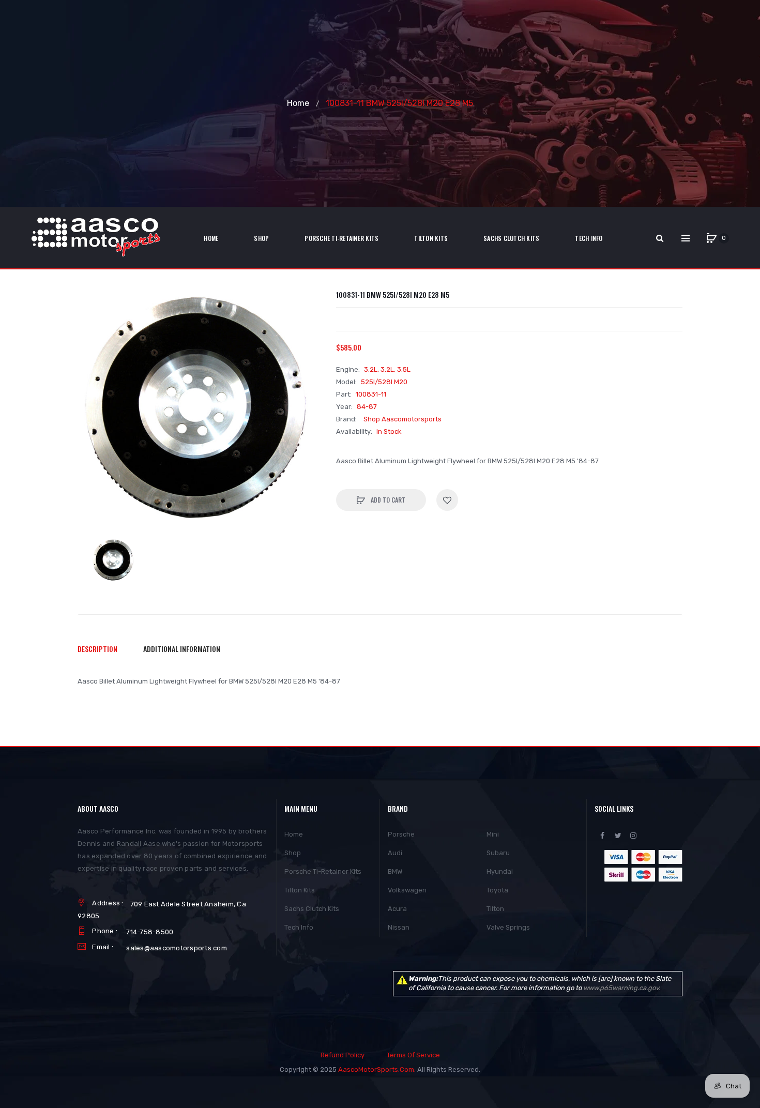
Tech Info (298, 927)
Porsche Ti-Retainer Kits (322, 871)
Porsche (401, 834)
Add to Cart (387, 499)
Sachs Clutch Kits (311, 909)
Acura (397, 909)
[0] (711, 238)
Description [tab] (97, 648)
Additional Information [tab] (181, 648)
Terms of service (413, 1055)
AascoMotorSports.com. (377, 1069)
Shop (292, 853)
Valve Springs (508, 927)
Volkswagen (407, 890)
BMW (395, 871)
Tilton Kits (299, 890)
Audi (395, 853)
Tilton (495, 909)
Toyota (497, 890)
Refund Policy (342, 1055)
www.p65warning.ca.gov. (621, 988)
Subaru (498, 853)
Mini (493, 834)
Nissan (398, 927)
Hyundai (500, 871)
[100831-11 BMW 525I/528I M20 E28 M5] (114, 560)
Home (298, 103)
